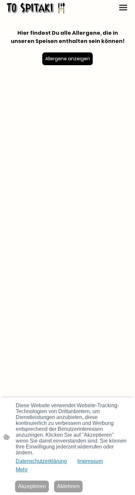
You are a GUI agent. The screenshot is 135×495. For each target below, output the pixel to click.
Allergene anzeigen (67, 58)
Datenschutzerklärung (41, 461)
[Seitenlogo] (36, 8)
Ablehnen (68, 486)
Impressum (90, 461)
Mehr (22, 469)
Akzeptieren (32, 486)
